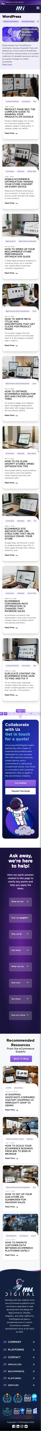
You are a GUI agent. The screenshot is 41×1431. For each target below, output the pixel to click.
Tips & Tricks (32, 593)
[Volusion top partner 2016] (32, 1412)
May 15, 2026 (9, 389)
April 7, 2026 (9, 526)
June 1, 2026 (9, 176)
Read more (7, 64)
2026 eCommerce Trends (15, 1139)
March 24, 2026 (10, 598)
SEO (29, 521)
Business (30, 1139)
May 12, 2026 (9, 458)
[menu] (37, 8)
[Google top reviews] (8, 1412)
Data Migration (11, 1235)
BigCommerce (10, 241)
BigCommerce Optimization (28, 241)
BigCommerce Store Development (17, 311)
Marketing (20, 171)
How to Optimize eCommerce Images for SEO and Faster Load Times (20, 395)
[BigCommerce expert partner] (8, 1398)
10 (31, 714)
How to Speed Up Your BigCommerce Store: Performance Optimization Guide (20, 253)
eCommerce (26, 101)
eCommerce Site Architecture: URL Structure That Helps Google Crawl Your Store (19, 534)
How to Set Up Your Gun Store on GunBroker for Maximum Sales (18, 1198)
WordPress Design (28, 21)
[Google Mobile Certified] (31, 1399)
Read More (10, 1110)
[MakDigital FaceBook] (13, 1426)
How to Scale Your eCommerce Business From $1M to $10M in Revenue (19, 1150)
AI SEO (8, 1088)
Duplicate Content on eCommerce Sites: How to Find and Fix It (20, 676)
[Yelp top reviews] (19, 1412)
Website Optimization (10, 21)
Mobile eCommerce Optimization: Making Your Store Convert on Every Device (19, 183)
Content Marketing (12, 101)
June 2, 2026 (9, 106)
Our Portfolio (20, 783)
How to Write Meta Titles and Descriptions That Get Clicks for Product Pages (20, 324)
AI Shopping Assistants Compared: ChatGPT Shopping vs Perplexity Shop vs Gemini (20, 1100)
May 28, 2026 (9, 246)
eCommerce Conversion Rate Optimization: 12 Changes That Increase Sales (16, 606)
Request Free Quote (21, 791)
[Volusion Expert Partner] (19, 1398)
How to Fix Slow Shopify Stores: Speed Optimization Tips (19, 463)
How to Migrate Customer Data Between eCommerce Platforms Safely (19, 1247)
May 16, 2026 (9, 316)
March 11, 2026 (10, 671)
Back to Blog (21, 1059)
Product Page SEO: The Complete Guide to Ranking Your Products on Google (20, 113)
